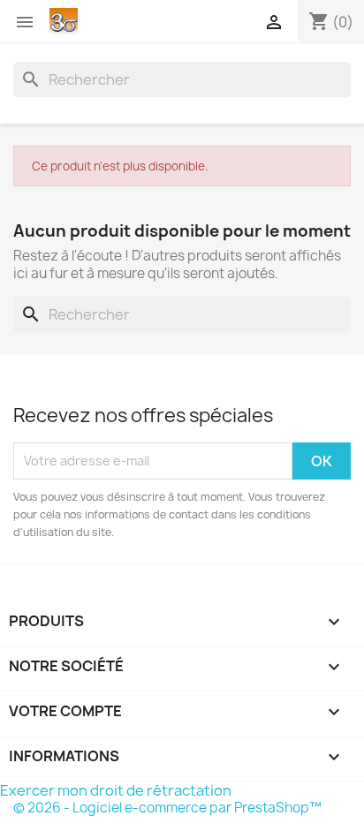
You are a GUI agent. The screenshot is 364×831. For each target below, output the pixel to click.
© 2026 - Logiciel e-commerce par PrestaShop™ (167, 807)
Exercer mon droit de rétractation (115, 790)
